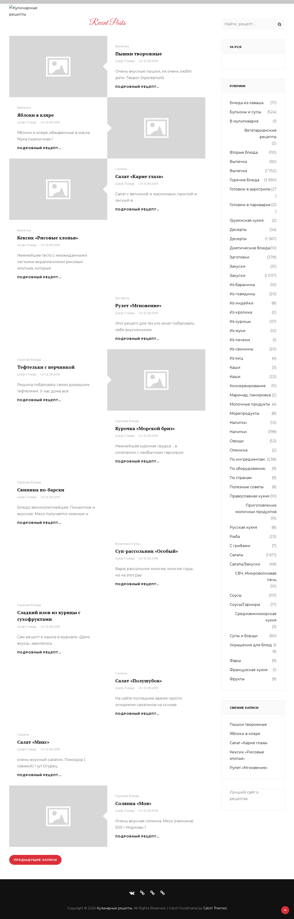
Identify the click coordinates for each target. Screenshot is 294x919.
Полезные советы (255, 13)
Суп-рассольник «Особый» (146, 551)
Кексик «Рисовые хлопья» (47, 238)
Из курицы (240, 321)
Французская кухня (249, 670)
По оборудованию (170, 13)
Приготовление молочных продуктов (256, 508)
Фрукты (237, 679)
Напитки (238, 422)
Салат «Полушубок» (138, 681)
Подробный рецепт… (137, 86)
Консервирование (248, 386)
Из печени (240, 340)
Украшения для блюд (251, 645)
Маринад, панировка (250, 395)
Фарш (235, 660)
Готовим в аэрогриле (250, 189)
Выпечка (122, 46)
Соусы (236, 595)
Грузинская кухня (247, 220)
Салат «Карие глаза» (139, 176)
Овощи (237, 441)
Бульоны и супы (127, 543)
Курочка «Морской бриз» (145, 428)
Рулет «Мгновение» (138, 305)
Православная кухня (249, 496)
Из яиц (236, 358)
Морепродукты (244, 413)
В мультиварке (244, 121)
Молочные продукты (250, 404)
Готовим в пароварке (250, 205)
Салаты (121, 169)
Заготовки (239, 257)
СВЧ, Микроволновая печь (256, 576)
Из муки (238, 331)
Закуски (238, 266)
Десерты (122, 298)
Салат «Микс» (33, 742)
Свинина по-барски (40, 490)
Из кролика (241, 312)
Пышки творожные (138, 54)
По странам (214, 13)
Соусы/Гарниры (245, 604)
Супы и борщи (244, 636)
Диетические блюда (250, 248)
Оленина (238, 450)
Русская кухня (243, 527)
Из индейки (242, 303)
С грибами (240, 546)
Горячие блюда (29, 359)
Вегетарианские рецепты (260, 133)
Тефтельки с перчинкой (46, 367)
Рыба (235, 536)
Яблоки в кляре (35, 115)
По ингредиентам (121, 13)
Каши (235, 367)
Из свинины (241, 349)
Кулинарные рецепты (114, 908)
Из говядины (242, 294)
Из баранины (242, 285)
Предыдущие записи (35, 860)
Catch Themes (215, 908)
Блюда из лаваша (246, 103)
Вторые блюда (244, 152)
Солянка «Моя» (133, 803)
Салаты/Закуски (245, 564)
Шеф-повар (125, 61)
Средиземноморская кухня (256, 617)
